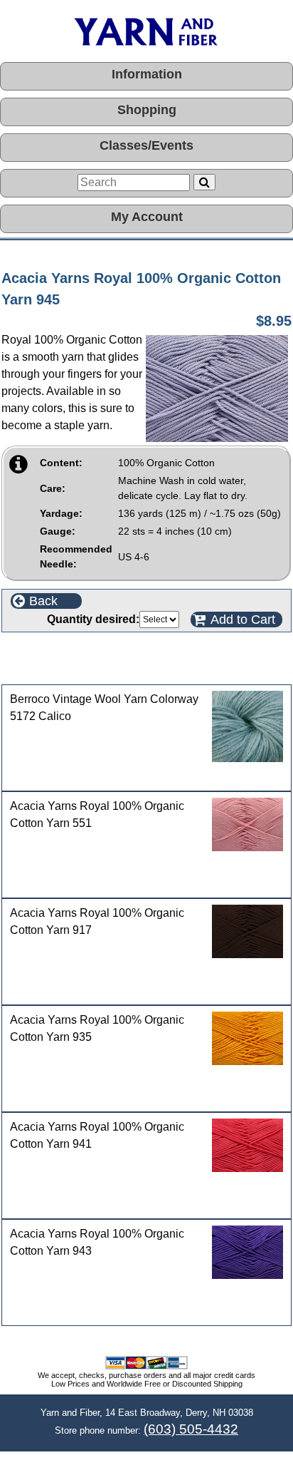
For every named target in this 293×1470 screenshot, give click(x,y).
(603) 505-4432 (191, 1429)
